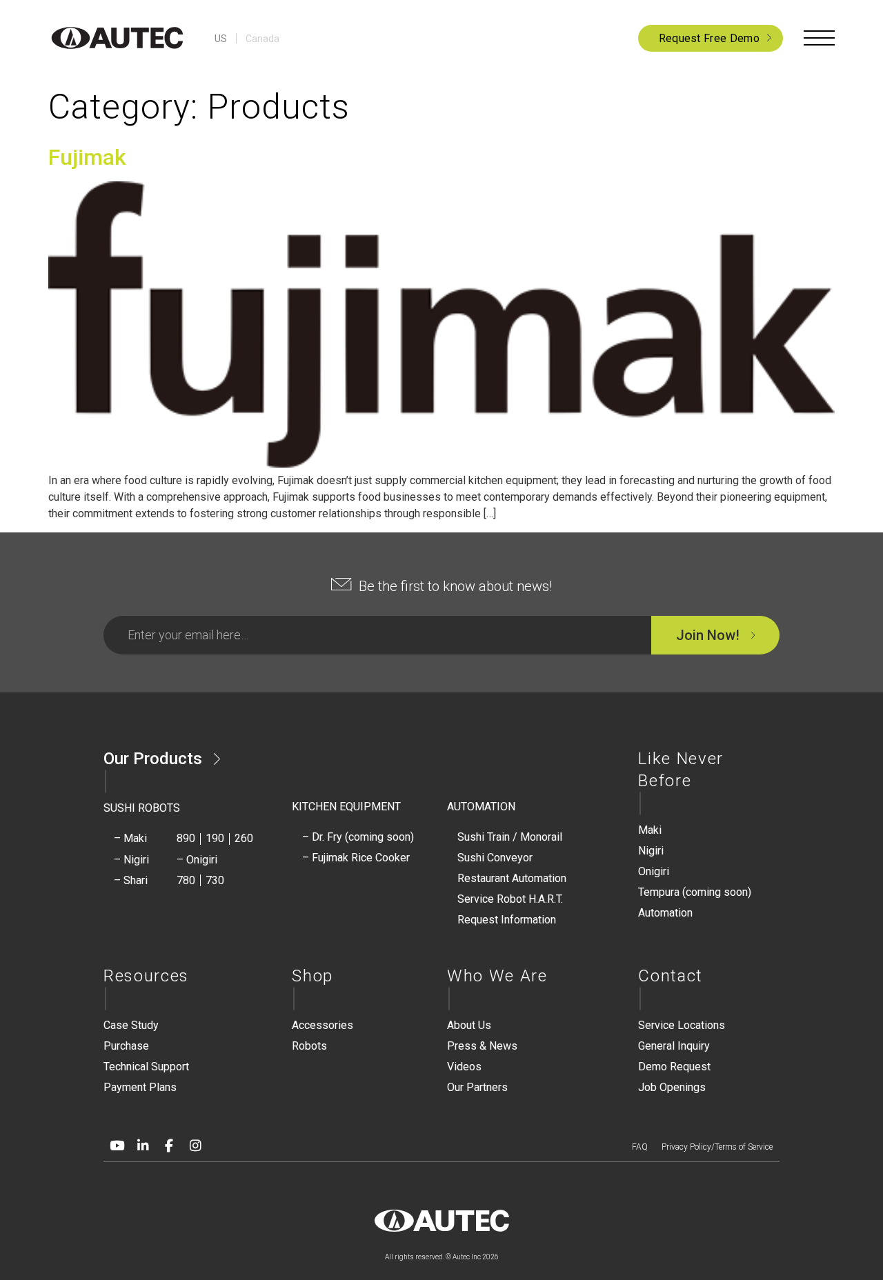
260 (244, 838)
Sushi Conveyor (495, 857)
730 (215, 880)
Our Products (152, 758)
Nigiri (651, 850)
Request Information (506, 919)
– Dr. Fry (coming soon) (358, 836)
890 (186, 838)
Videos (464, 1066)
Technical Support (146, 1066)
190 (215, 838)
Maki (650, 830)
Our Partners (477, 1087)
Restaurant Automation (511, 878)
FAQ (640, 1147)
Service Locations (681, 1025)
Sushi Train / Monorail (509, 836)
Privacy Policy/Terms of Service (717, 1147)
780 (186, 880)
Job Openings (672, 1087)
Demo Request (674, 1066)
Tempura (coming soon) (694, 892)
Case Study (131, 1025)
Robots (309, 1045)
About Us (469, 1025)
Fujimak (87, 157)
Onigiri (653, 871)
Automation (665, 912)
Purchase (126, 1045)
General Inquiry (674, 1045)
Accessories (322, 1025)
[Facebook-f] (169, 1145)
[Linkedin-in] (143, 1145)
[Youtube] (116, 1145)
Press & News (482, 1045)
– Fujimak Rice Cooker (356, 857)
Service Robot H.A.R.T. (510, 899)
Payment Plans (140, 1087)
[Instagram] (195, 1145)
